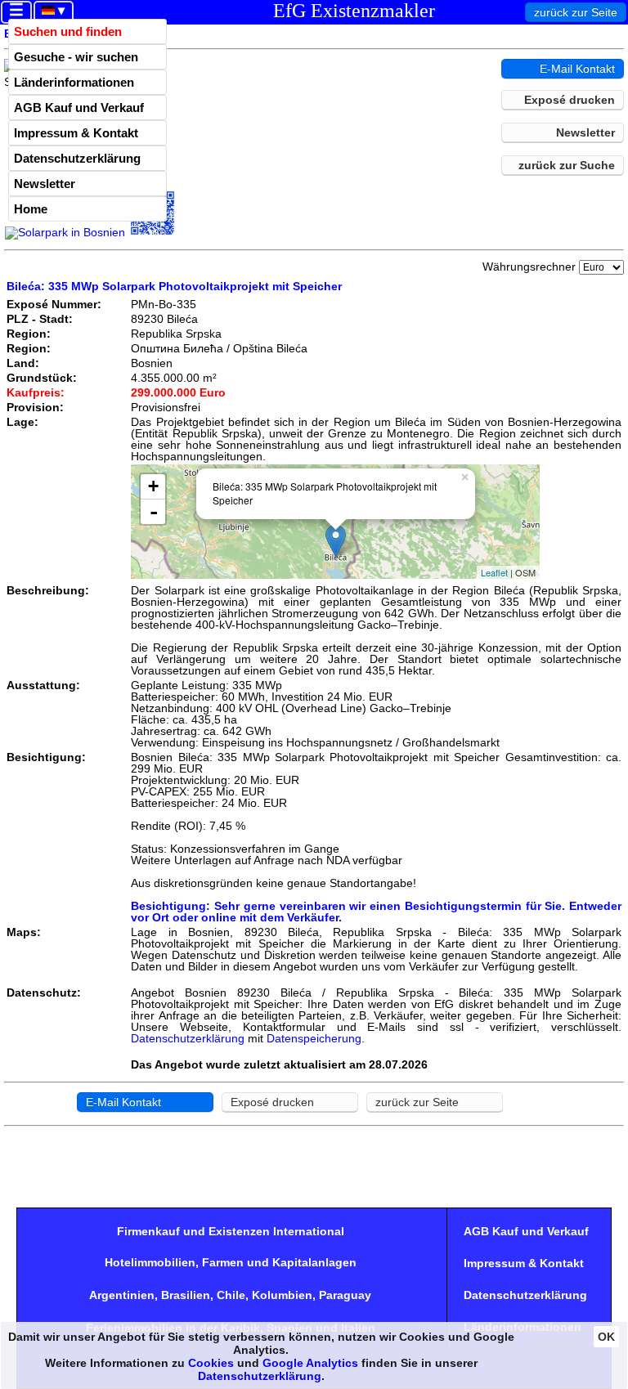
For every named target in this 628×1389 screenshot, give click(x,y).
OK (606, 1336)
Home (30, 209)
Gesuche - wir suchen (76, 57)
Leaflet (494, 572)
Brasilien (185, 1295)
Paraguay (345, 1295)
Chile (231, 1295)
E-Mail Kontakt (577, 68)
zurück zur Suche (566, 165)
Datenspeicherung (314, 1038)
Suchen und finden (68, 31)
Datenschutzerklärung (77, 158)
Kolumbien (282, 1295)
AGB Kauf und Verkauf (79, 107)
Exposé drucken (569, 99)
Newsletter (44, 183)
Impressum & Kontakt (76, 133)
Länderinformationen (74, 82)
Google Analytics (310, 1362)
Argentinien (122, 1295)
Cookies (211, 1362)
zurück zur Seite (575, 12)
